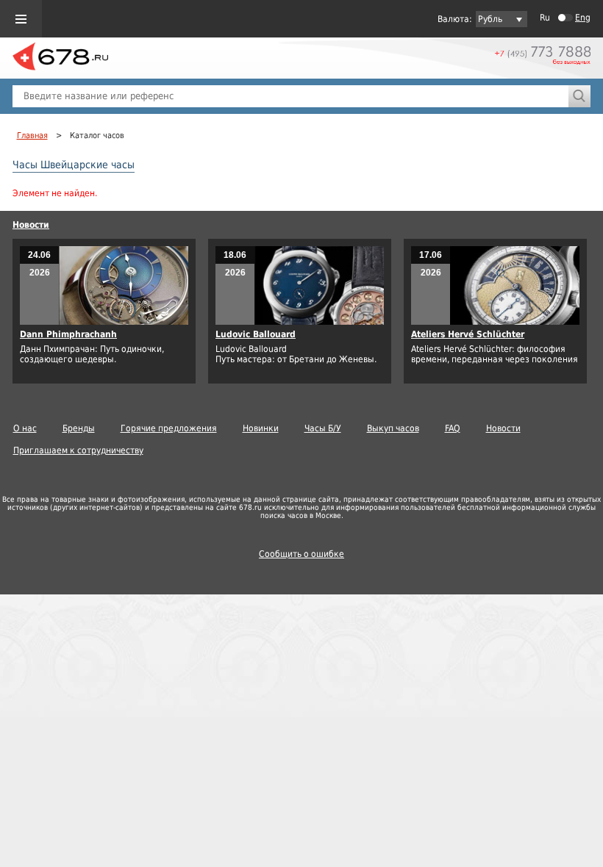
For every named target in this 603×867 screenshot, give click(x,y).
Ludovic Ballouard (255, 334)
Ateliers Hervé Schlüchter (467, 334)
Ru (545, 17)
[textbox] (290, 96)
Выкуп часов (393, 428)
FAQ (452, 428)
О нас (25, 428)
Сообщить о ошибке (301, 554)
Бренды (79, 428)
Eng (582, 17)
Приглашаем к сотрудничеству (78, 450)
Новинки (261, 428)
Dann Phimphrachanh (68, 334)
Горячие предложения (169, 428)
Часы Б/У (322, 428)
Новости (31, 225)
